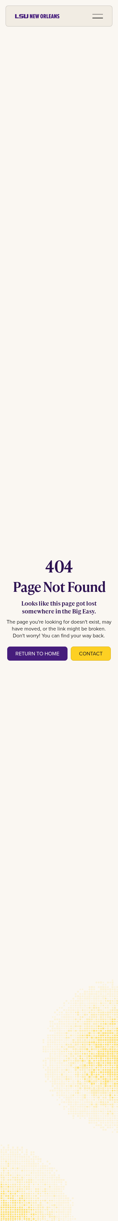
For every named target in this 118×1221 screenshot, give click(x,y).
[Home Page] (37, 16)
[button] (97, 16)
